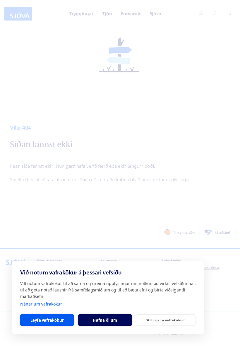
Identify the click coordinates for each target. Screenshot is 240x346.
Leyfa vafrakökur (47, 320)
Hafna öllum (105, 320)
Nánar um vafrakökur (41, 304)
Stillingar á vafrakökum (166, 320)
